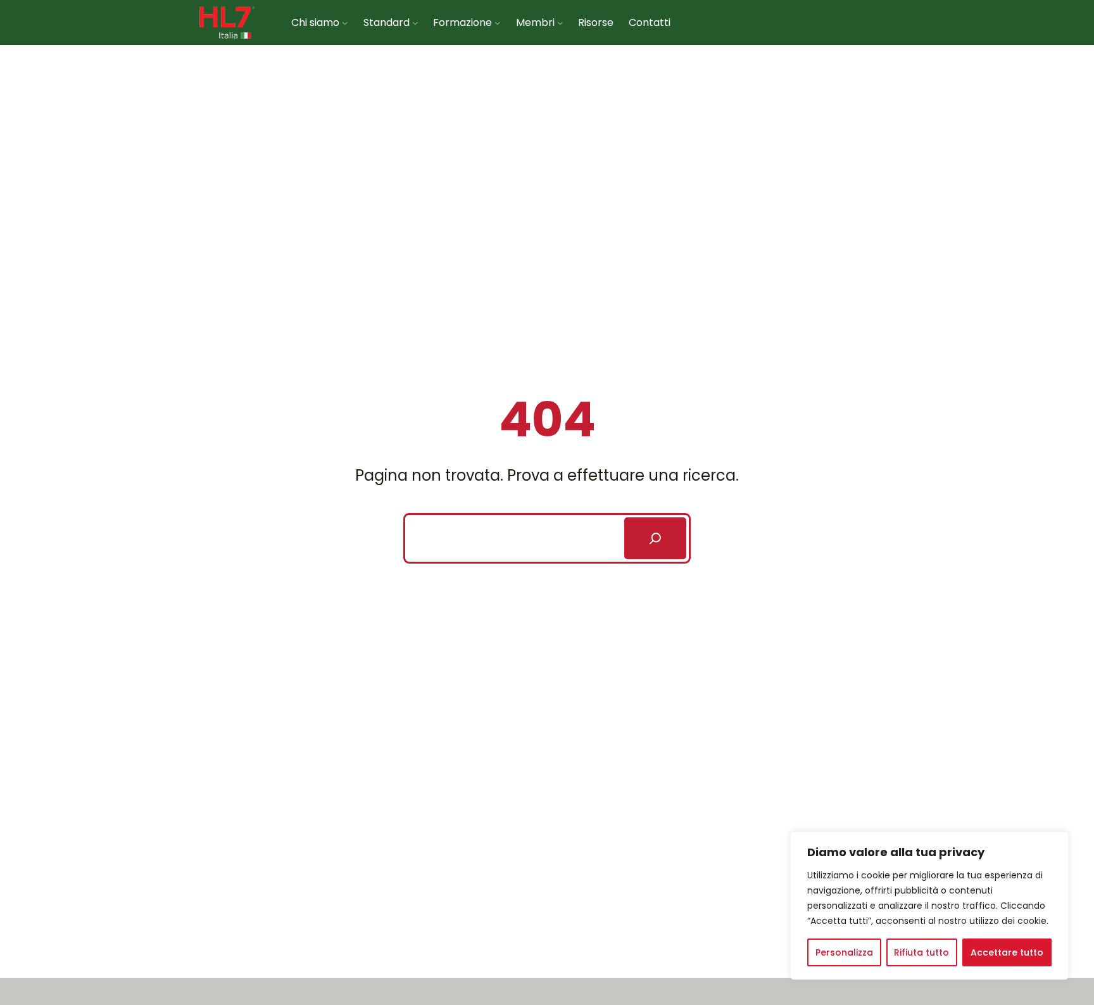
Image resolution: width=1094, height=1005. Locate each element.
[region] (929, 905)
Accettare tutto (1007, 952)
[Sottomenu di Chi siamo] (345, 22)
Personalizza (844, 952)
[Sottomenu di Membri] (560, 22)
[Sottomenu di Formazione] (497, 22)
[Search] (655, 538)
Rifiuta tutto (921, 952)
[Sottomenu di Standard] (415, 22)
